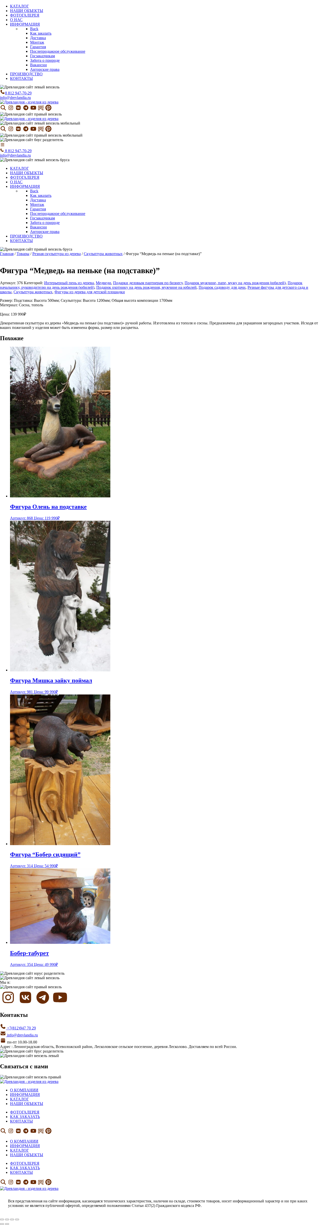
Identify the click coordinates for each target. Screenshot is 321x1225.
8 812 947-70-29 (18, 93)
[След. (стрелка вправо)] (7, 1224)
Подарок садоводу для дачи (222, 287)
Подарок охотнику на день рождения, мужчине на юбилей (146, 287)
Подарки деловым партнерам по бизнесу (148, 283)
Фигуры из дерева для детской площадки (89, 292)
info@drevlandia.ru (15, 97)
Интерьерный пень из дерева (69, 283)
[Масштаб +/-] (2, 1219)
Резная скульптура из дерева (56, 254)
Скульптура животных (103, 254)
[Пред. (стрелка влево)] (2, 1224)
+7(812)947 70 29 (21, 1028)
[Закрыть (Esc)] (17, 1219)
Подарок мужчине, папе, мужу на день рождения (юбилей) (235, 283)
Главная (7, 254)
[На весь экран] (7, 1219)
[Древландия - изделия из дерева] (29, 102)
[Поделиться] (12, 1219)
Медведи (103, 283)
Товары (23, 254)
